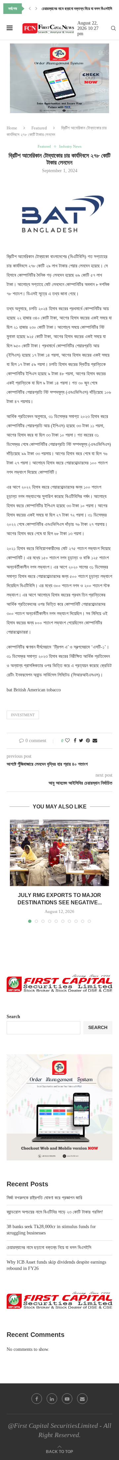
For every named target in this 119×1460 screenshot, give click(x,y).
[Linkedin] (52, 1398)
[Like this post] (67, 740)
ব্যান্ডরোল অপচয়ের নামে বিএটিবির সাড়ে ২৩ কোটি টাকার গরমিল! (55, 1212)
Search (13, 1016)
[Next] (36, 8)
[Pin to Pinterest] (88, 740)
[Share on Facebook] (75, 740)
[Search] (113, 28)
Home (12, 127)
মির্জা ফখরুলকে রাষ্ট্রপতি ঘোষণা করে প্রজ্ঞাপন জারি (44, 1197)
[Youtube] (67, 1398)
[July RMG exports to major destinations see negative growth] (59, 853)
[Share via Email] (95, 740)
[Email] (82, 1398)
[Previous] (29, 8)
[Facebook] (36, 1398)
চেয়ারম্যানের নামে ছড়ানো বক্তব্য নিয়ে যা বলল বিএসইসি (77, 8)
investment (23, 715)
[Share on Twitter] (81, 740)
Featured (39, 127)
